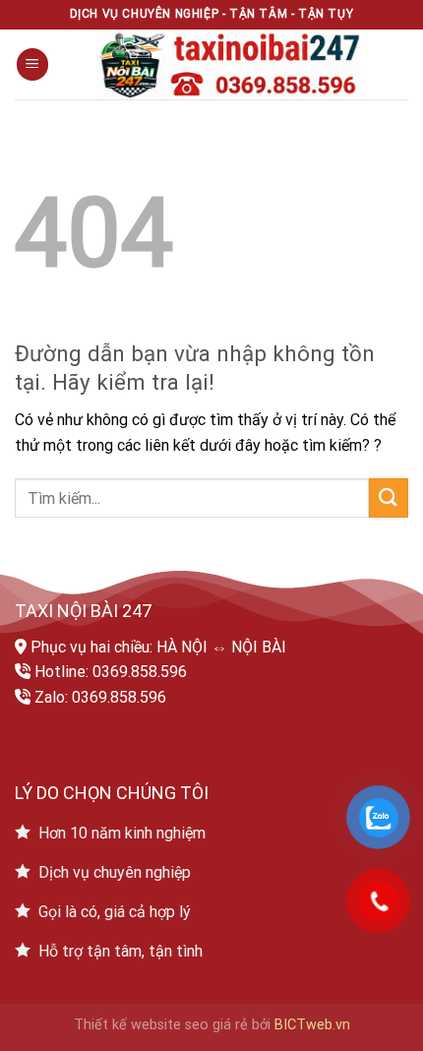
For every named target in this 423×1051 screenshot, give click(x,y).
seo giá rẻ (216, 1025)
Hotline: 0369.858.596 (110, 671)
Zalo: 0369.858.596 (100, 697)
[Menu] (32, 64)
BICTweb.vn (312, 1025)
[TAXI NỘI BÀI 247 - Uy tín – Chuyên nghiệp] (228, 64)
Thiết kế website (127, 1025)
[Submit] (388, 497)
